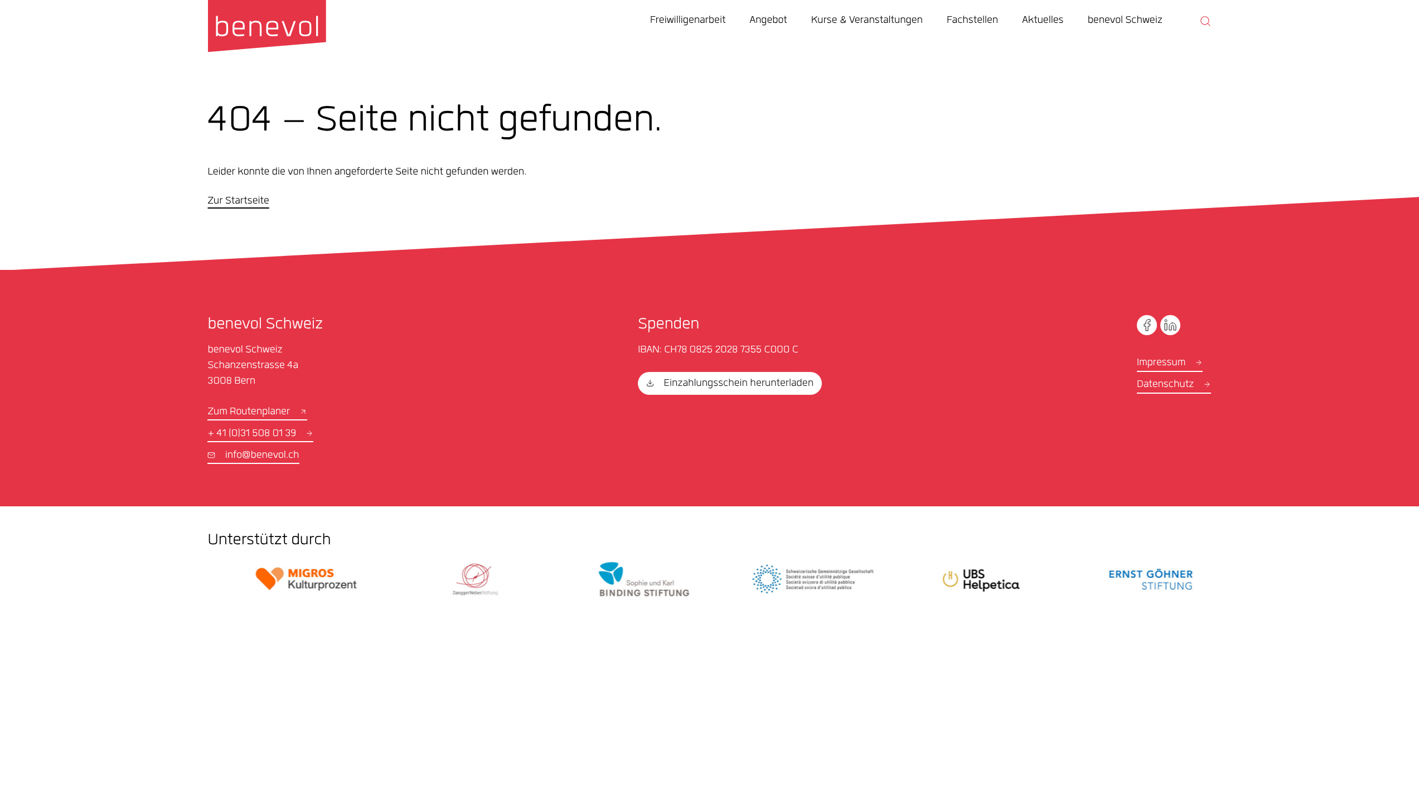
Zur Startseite (238, 202)
